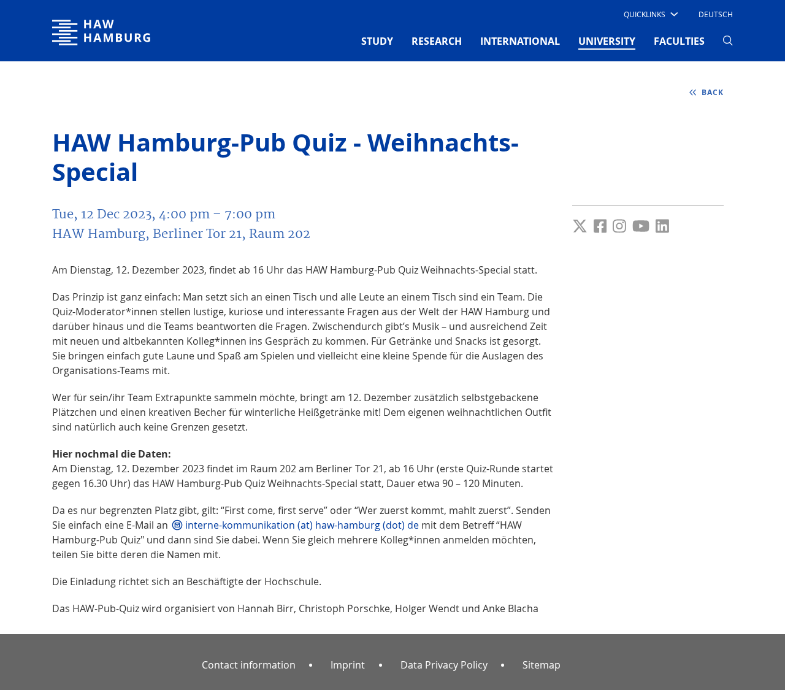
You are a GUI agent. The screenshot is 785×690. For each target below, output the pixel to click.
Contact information (249, 665)
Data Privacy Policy (444, 665)
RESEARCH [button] (437, 41)
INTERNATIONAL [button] (520, 41)
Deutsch (716, 14)
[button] (650, 14)
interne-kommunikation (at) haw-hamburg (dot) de (302, 525)
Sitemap (542, 665)
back (711, 92)
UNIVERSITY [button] (606, 41)
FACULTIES (679, 41)
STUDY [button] (377, 41)
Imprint (348, 665)
